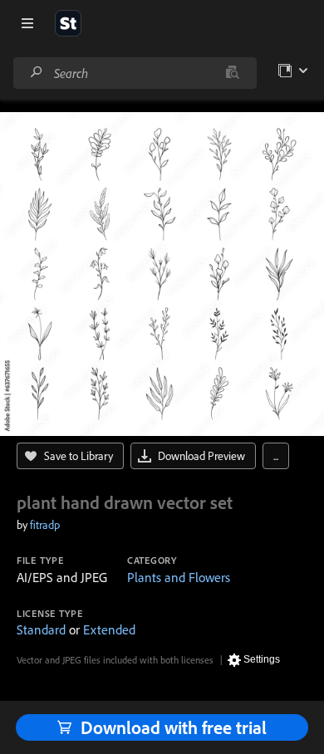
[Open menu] (27, 23)
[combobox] (134, 73)
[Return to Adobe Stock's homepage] (68, 23)
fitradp (45, 524)
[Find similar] (232, 73)
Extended (109, 629)
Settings (261, 659)
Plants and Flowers (178, 577)
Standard (41, 629)
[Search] (36, 73)
